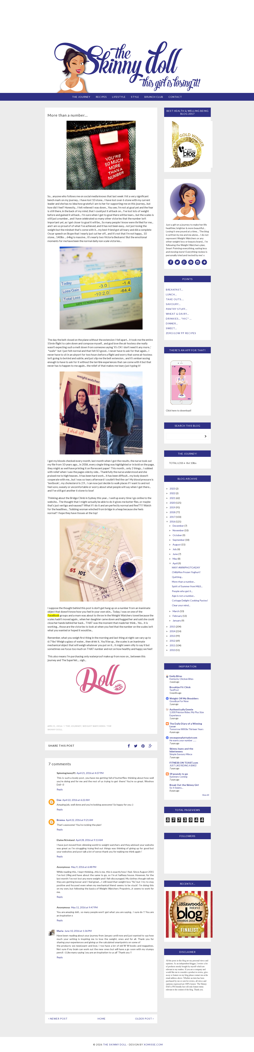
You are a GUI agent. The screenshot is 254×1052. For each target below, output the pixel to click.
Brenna (61, 819)
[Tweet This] (135, 746)
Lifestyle (119, 96)
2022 (172, 493)
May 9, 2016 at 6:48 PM (83, 866)
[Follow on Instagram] (198, 262)
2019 (172, 507)
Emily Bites (176, 676)
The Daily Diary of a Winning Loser (186, 725)
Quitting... (177, 576)
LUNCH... (171, 294)
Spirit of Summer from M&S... (187, 586)
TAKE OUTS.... (175, 299)
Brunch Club (153, 96)
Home (102, 1018)
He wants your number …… (183, 740)
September (179, 539)
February (177, 615)
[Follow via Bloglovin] (204, 262)
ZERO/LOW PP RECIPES (181, 333)
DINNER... (172, 323)
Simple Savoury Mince (181, 754)
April (175, 563)
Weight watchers (94, 726)
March (176, 611)
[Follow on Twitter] (177, 262)
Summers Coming (178, 776)
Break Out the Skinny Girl (184, 784)
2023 (172, 488)
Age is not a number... (183, 595)
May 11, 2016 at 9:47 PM (84, 907)
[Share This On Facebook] (129, 746)
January (177, 620)
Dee (59, 799)
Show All (205, 795)
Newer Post (58, 1018)
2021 (172, 498)
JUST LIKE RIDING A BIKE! (183, 765)
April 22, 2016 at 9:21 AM (79, 819)
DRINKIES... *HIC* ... (179, 318)
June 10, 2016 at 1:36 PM (78, 930)
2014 (172, 631)
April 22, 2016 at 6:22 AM (76, 799)
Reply (60, 789)
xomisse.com (153, 1044)
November (178, 530)
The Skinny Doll (115, 1044)
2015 (172, 626)
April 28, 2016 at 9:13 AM (89, 840)
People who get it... (182, 591)
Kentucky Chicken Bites (181, 679)
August (177, 544)
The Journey (81, 96)
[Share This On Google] (150, 746)
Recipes (101, 96)
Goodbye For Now (179, 701)
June (175, 554)
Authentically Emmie (181, 709)
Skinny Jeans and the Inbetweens (181, 750)
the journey (73, 726)
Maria (60, 930)
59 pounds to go (179, 773)
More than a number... (183, 581)
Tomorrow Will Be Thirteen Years (186, 729)
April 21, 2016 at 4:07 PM (90, 773)
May (175, 558)
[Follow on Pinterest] (191, 262)
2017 (172, 516)
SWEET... (171, 328)
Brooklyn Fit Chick (180, 687)
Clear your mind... (181, 605)
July (175, 549)
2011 (172, 645)
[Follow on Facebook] (171, 262)
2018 (172, 512)
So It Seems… (176, 787)
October (177, 535)
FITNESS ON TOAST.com (184, 762)
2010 (172, 650)
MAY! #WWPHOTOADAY (186, 567)
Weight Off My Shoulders (184, 698)
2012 (172, 640)
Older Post (144, 1018)
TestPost (174, 690)
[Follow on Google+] (184, 262)
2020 (172, 502)
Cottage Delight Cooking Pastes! (190, 600)
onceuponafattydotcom (183, 737)
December (178, 525)
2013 (172, 635)
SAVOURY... (173, 304)
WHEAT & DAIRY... (177, 313)
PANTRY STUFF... (176, 308)
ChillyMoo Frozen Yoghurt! (186, 572)
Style (135, 96)
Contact (175, 96)
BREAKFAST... (174, 289)
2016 (172, 521)
